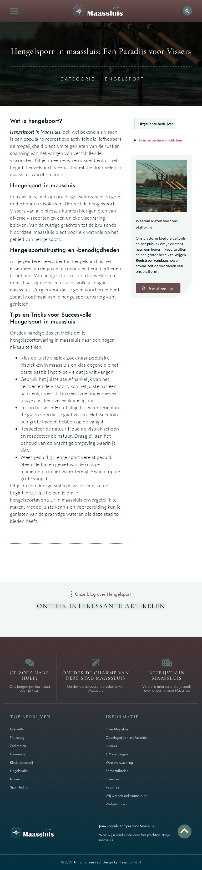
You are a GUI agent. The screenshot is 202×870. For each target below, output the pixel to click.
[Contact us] (30, 662)
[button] (14, 11)
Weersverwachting (119, 762)
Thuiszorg (17, 737)
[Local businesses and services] (167, 662)
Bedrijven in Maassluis (167, 675)
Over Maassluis (117, 729)
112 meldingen (117, 754)
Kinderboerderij (21, 762)
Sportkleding (19, 787)
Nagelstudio (19, 770)
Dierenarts (17, 754)
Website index (116, 804)
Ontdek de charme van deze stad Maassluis (95, 675)
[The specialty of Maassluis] (96, 662)
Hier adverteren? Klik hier (161, 140)
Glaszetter (17, 729)
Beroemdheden (117, 770)
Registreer (113, 787)
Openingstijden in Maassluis (126, 737)
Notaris (15, 779)
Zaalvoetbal (18, 745)
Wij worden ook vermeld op (126, 795)
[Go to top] (184, 830)
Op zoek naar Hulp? (30, 675)
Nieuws (111, 745)
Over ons (112, 779)
